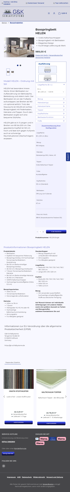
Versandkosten (48, 484)
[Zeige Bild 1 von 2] (17, 65)
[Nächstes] (33, 47)
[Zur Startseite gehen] (13, 13)
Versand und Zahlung (54, 477)
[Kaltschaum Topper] (51, 379)
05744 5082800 (8, 442)
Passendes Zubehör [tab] (12, 362)
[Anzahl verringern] (37, 232)
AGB (19, 477)
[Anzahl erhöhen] (43, 232)
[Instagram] (3, 466)
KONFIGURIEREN (19, 422)
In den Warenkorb (56, 231)
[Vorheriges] (5, 47)
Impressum (11, 477)
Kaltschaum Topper (51, 392)
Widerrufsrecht (39, 477)
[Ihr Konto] (54, 13)
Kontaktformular (20, 448)
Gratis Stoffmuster (18, 391)
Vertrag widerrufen (8, 453)
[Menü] (49, 13)
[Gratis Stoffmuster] (19, 379)
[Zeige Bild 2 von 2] (20, 65)
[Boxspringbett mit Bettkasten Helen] (19, 47)
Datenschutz (27, 477)
